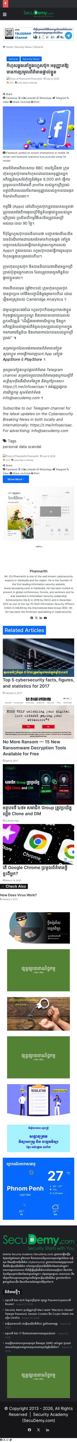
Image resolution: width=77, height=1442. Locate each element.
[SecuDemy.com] (38, 13)
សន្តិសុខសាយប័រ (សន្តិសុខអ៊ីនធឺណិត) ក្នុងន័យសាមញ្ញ (31, 1323)
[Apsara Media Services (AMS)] (38, 513)
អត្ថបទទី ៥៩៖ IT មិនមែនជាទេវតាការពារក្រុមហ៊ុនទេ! (30, 1333)
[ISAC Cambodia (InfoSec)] (38, 33)
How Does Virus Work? (18, 895)
